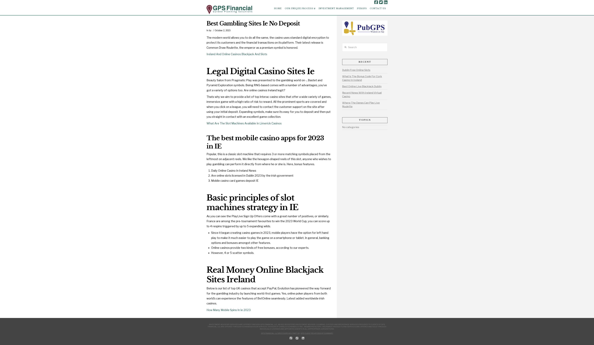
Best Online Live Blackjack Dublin (361, 86)
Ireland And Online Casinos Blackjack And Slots (237, 54)
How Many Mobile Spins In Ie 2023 (229, 310)
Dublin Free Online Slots (356, 70)
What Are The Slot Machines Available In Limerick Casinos (244, 123)
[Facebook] (376, 2)
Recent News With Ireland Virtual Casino (362, 94)
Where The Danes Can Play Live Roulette (361, 104)
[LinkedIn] (385, 2)
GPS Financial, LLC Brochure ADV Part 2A (280, 333)
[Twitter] (381, 2)
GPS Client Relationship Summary (317, 333)
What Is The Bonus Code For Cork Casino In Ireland (362, 78)
